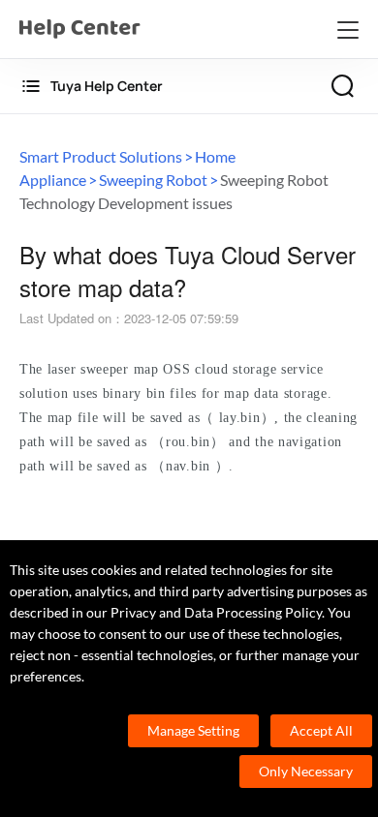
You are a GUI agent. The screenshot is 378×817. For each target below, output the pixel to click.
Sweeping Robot (153, 179)
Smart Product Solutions (100, 156)
